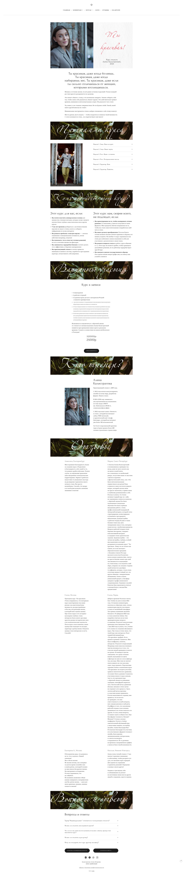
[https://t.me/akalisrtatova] (90, 857)
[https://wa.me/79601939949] (93, 857)
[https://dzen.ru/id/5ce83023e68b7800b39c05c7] (97, 857)
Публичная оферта (105, 850)
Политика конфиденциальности (77, 850)
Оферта (81, 868)
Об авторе (116, 10)
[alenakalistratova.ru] (91, 5)
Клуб (97, 10)
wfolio (93, 871)
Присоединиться (91, 351)
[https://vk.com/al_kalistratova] (86, 857)
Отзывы (105, 10)
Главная (66, 10)
